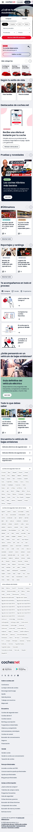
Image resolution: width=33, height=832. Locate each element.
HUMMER (13, 536)
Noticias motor (6, 811)
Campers (8, 640)
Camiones (10, 643)
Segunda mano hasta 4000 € (8, 606)
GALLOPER (23, 533)
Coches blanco (20, 619)
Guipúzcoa (17, 484)
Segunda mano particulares (7, 597)
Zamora (3, 503)
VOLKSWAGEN (19, 576)
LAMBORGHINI (4, 545)
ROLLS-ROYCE (21, 564)
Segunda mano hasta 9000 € (24, 612)
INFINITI (8, 539)
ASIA (7, 514)
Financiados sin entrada (6, 650)
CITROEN (10, 524)
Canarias (16, 631)
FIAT (8, 533)
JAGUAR (9, 542)
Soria (13, 497)
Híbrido (3, 591)
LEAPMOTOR (26, 545)
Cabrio (28, 591)
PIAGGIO (14, 561)
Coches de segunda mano (9, 712)
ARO (2, 514)
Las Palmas (19, 488)
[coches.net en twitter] (5, 675)
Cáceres (8, 478)
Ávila (8, 475)
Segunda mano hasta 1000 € (23, 600)
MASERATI (11, 552)
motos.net (20, 817)
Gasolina (27, 588)
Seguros (4, 740)
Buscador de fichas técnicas (10, 802)
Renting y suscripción (8, 722)
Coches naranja (4, 625)
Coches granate (4, 622)
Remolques (14, 640)
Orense (8, 494)
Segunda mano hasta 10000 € (8, 616)
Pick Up (22, 594)
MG (18, 555)
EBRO (23, 530)
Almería (26, 472)
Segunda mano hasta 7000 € (23, 609)
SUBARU (3, 573)
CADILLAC (12, 521)
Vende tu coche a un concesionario (12, 756)
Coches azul (4, 619)
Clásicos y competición (9, 728)
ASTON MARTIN (21, 514)
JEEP (14, 542)
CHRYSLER (3, 524)
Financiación (5, 743)
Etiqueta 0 (24, 650)
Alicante (20, 472)
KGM (18, 542)
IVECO (18, 539)
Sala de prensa (6, 697)
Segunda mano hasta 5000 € (23, 606)
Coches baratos (25, 637)
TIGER (2, 576)
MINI (28, 555)
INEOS (2, 539)
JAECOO (3, 542)
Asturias (3, 475)
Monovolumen (15, 594)
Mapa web (4, 703)
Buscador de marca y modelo (10, 808)
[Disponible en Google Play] (21, 669)
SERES (18, 567)
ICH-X (25, 536)
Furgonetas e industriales (9, 725)
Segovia (3, 497)
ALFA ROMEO (20, 511)
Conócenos (5, 684)
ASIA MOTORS (13, 514)
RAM (9, 564)
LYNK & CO (28, 548)
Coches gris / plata (15, 622)
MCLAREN (3, 555)
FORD (12, 533)
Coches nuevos (6, 718)
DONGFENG (3, 530)
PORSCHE (3, 564)
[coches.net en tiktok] (14, 675)
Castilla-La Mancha (24, 631)
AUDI (28, 514)
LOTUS (22, 548)
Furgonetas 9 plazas (5, 647)
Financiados (15, 647)
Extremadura (4, 637)
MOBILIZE (11, 558)
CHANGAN (18, 521)
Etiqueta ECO (4, 653)
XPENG (8, 579)
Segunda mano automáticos (7, 600)
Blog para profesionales (9, 777)
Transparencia (20, 826)
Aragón (10, 631)
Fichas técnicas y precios (9, 799)
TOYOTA (7, 576)
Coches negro (14, 625)
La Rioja (13, 488)
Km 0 (2, 640)
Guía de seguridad (7, 796)
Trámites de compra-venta (10, 790)
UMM (13, 576)
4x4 (18, 591)
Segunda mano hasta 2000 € (8, 603)
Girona (27, 481)
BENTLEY (20, 517)
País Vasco (17, 637)
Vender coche (5, 752)
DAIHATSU (10, 527)
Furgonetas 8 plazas (19, 643)
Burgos (3, 478)
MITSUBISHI (4, 558)
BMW (2, 521)
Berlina (23, 591)
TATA (24, 573)
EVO (27, 530)
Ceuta (2, 481)
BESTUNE (26, 517)
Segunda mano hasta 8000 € (8, 612)
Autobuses (3, 643)
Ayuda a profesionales (8, 774)
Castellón (26, 478)
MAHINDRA (3, 552)
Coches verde (12, 628)
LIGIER (12, 548)
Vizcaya (26, 500)
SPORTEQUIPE (15, 570)
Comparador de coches (9, 805)
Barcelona (25, 475)
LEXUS (7, 548)
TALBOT (19, 573)
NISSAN (23, 558)
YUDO (13, 579)
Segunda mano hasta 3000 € (23, 603)
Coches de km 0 (6, 715)
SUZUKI (9, 573)
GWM (2, 536)
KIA (22, 542)
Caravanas (22, 640)
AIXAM (14, 511)
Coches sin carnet (7, 734)
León (25, 488)
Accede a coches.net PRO (9, 768)
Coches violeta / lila (21, 628)
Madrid (12, 491)
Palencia (14, 494)
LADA (26, 542)
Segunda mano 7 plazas (21, 597)
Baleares (19, 475)
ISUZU (13, 539)
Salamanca (28, 494)
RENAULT (14, 564)
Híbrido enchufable (11, 591)
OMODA (28, 558)
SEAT (14, 567)
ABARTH (3, 511)
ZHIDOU (18, 579)
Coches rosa (4, 628)
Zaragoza (9, 503)
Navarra (3, 494)
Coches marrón (24, 622)
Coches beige (12, 619)
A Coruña (3, 472)
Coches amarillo (21, 616)
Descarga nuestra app (8, 691)
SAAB (2, 567)
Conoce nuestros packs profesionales (13, 771)
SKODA (2, 570)
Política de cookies (21, 824)
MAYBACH (23, 552)
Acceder (20, 2)
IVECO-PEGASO (25, 539)
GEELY (29, 533)
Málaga (18, 491)
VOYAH (2, 579)
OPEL (2, 561)
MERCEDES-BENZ (11, 555)
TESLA (28, 573)
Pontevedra (20, 494)
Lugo (7, 491)
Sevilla (8, 497)
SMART (8, 570)
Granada (3, 484)
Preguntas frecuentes (8, 793)
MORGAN (17, 558)
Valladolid (20, 500)
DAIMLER (16, 527)
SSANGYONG (23, 570)
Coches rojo (21, 625)
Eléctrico (8, 588)
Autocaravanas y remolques (10, 731)
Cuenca (21, 481)
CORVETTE (16, 524)
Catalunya (12, 634)
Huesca (3, 488)
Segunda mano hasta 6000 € (8, 609)
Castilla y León (4, 634)
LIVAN (17, 548)
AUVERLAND (9, 517)
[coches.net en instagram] (8, 675)
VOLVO (26, 576)
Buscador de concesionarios (10, 737)
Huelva (24, 484)
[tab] (8, 18)
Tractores (29, 640)
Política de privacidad (8, 826)
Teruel (2, 500)
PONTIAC (26, 561)
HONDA (7, 536)
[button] (29, 28)
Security (4, 827)
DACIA (27, 524)
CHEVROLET (25, 521)
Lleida (2, 491)
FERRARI (3, 533)
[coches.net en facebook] (2, 675)
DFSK (21, 527)
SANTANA (8, 567)
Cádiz (13, 478)
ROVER (28, 564)
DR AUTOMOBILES (12, 530)
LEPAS (2, 548)
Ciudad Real (9, 481)
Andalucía (3, 631)
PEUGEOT (8, 561)
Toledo (7, 500)
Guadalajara (10, 484)
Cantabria (19, 478)
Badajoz (13, 475)
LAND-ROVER (18, 545)
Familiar (8, 594)
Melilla (23, 491)
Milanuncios (5, 819)
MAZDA (28, 552)
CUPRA (22, 524)
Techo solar (16, 650)
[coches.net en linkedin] (18, 675)
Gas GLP (14, 588)
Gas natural (20, 588)
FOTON (17, 533)
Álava (9, 472)
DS (19, 530)
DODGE (26, 527)
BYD (7, 521)
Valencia (13, 500)
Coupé (2, 594)
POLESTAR (20, 561)
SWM (14, 573)
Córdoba (16, 481)
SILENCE (24, 567)
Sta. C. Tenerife (20, 497)
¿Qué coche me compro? (9, 786)
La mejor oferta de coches (9, 687)
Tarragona (28, 497)
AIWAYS (9, 511)
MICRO (22, 555)
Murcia (28, 491)
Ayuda (3, 694)
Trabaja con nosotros (8, 700)
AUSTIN (3, 517)
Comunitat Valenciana (22, 634)
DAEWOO (3, 527)
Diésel (2, 588)
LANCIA (11, 545)
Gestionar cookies (13, 827)
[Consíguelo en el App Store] (7, 669)
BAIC (16, 517)
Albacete (14, 472)
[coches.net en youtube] (11, 675)
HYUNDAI (20, 536)
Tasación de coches (7, 759)
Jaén (8, 488)
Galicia (10, 637)
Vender (27, 2)
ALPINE (27, 511)
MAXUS (16, 552)
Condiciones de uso (7, 824)
